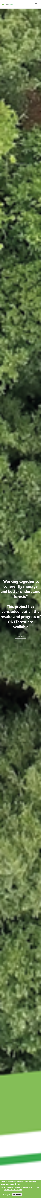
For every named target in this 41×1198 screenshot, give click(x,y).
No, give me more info (13, 1190)
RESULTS (20, 636)
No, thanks (17, 1194)
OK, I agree (6, 1194)
